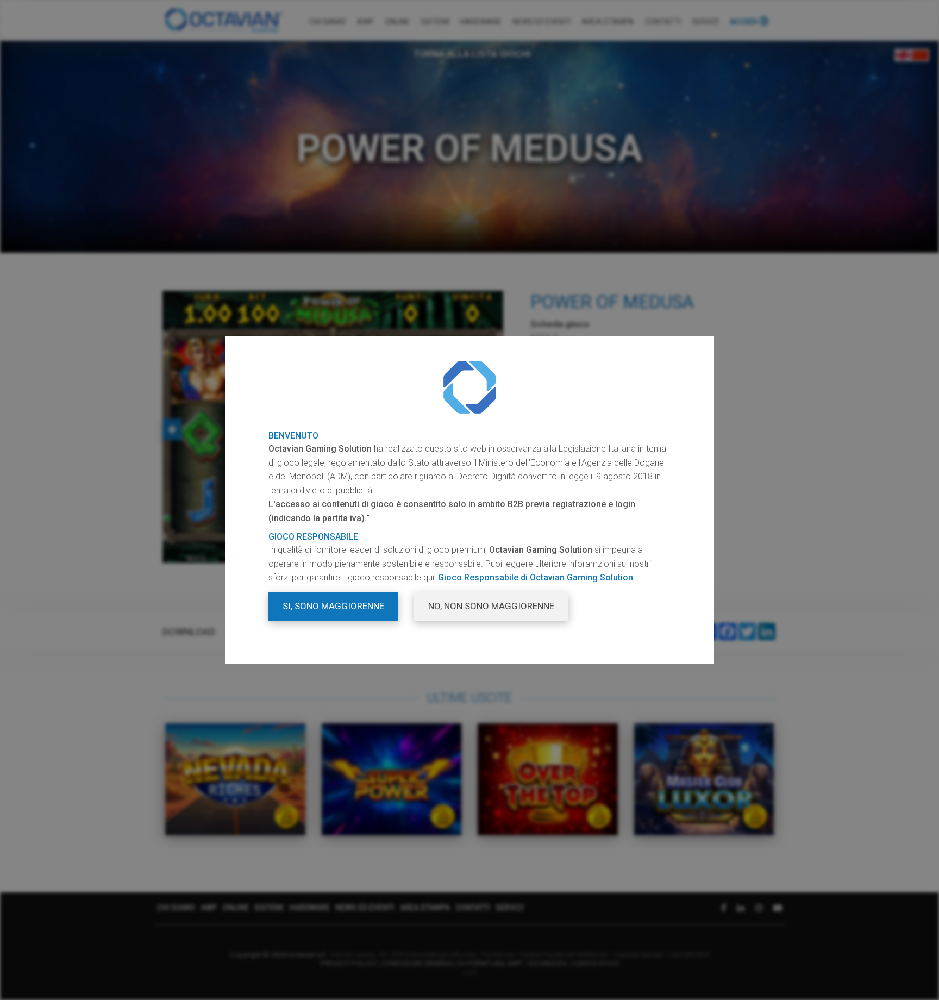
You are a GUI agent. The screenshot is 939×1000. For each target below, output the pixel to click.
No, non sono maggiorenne (491, 606)
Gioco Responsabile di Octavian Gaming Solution (535, 577)
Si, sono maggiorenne (333, 606)
